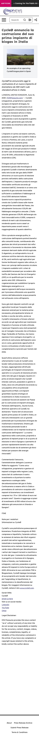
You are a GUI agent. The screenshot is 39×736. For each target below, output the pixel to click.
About (9, 723)
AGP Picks (5, 3)
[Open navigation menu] (4, 20)
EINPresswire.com (14, 98)
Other (4, 611)
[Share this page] (35, 20)
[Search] (24, 19)
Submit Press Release (19, 727)
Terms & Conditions (19, 732)
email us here (7, 599)
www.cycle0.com (27, 588)
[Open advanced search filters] (29, 19)
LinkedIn (5, 605)
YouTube (5, 608)
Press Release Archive (23, 723)
